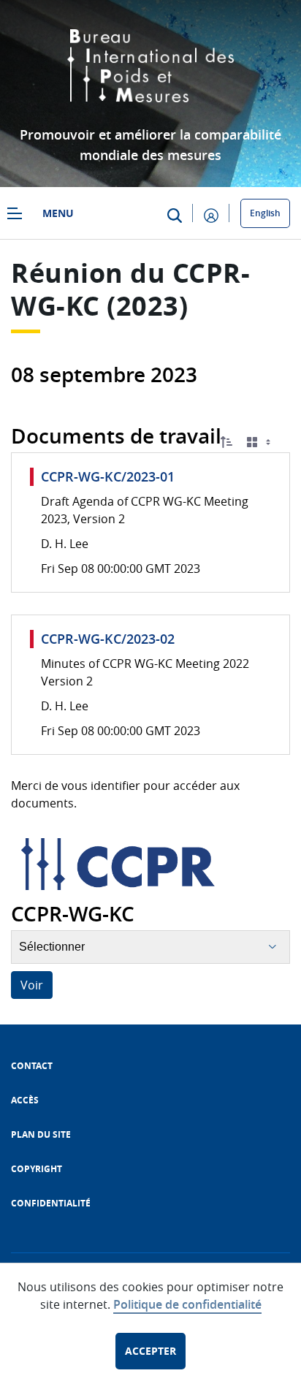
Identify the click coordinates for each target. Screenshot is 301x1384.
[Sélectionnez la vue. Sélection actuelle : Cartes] (260, 442)
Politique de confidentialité (187, 1304)
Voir (31, 985)
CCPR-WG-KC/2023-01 (108, 476)
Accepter (150, 1351)
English (265, 213)
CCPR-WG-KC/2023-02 (108, 638)
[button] (226, 442)
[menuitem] (32, 1066)
